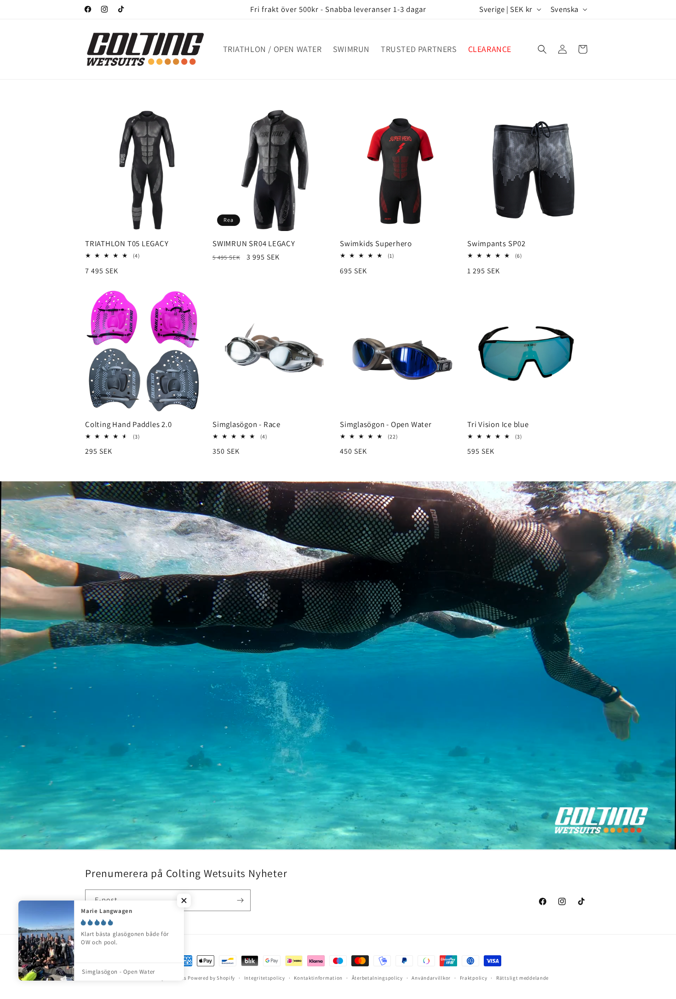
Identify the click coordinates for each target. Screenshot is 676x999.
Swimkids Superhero (376, 243)
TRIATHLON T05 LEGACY (127, 243)
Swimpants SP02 (496, 243)
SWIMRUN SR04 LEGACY (253, 243)
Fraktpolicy (473, 977)
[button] (542, 49)
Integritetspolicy (264, 977)
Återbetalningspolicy (377, 977)
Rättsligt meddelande (522, 977)
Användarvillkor (431, 977)
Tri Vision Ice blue (498, 424)
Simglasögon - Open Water (386, 424)
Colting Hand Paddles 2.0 (128, 424)
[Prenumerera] (240, 900)
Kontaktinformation (318, 977)
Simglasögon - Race (246, 424)
